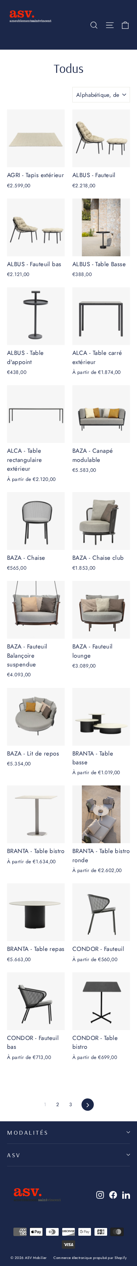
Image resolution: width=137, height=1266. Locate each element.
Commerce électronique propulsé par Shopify (89, 1257)
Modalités (28, 1132)
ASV (14, 1155)
